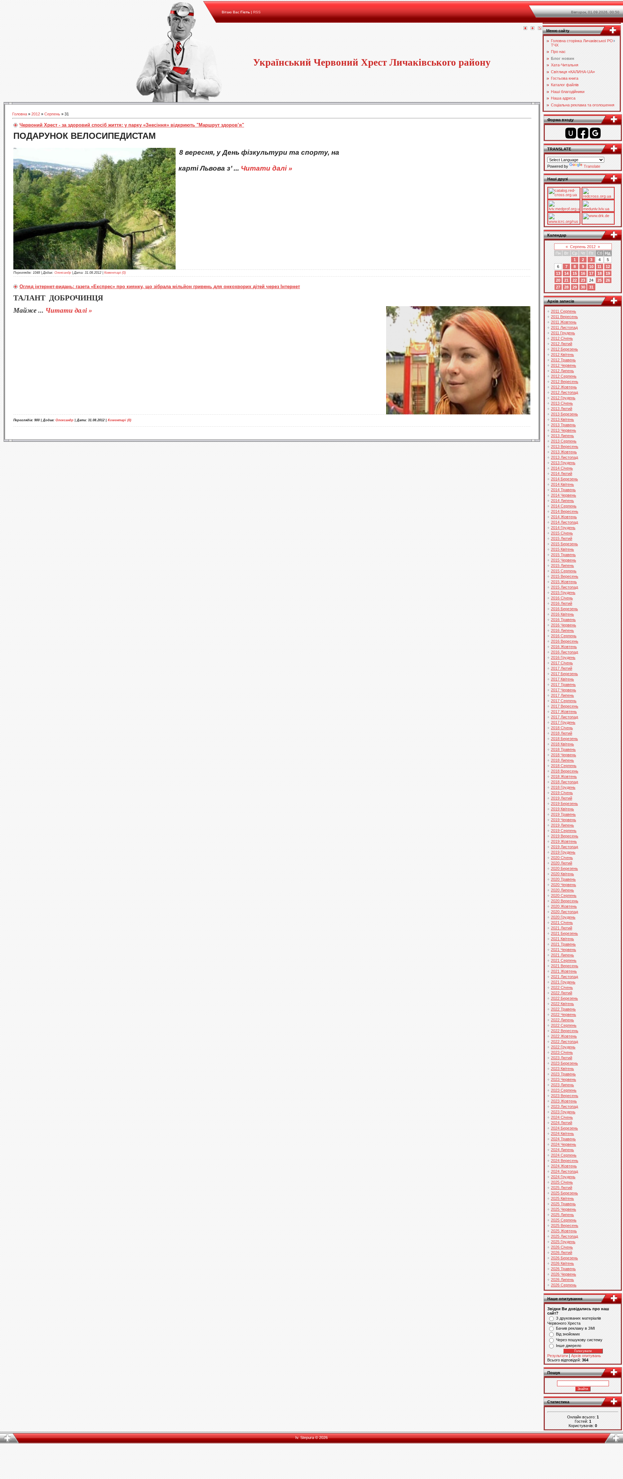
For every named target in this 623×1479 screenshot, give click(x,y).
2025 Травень (563, 1204)
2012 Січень (562, 338)
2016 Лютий (561, 603)
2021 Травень (563, 944)
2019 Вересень (564, 836)
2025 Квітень (562, 1198)
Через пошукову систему (579, 1340)
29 (575, 287)
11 (599, 266)
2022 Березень (564, 998)
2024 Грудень (563, 1177)
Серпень (52, 114)
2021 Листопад (564, 976)
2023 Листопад (564, 1106)
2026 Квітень (562, 1263)
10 (591, 266)
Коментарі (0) (115, 272)
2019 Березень (564, 803)
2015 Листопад (564, 587)
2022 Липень (562, 1020)
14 (566, 273)
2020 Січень (562, 857)
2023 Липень (562, 1085)
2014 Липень (562, 500)
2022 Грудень (563, 1047)
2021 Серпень (563, 960)
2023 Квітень (562, 1068)
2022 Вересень (564, 1031)
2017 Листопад (564, 717)
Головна (19, 114)
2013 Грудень (563, 463)
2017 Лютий (561, 668)
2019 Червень (563, 820)
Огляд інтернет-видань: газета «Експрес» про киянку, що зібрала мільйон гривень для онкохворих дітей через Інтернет (159, 286)
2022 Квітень (562, 1004)
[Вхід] (540, 28)
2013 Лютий (561, 408)
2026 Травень (563, 1269)
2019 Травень (563, 814)
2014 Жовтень (564, 517)
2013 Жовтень (564, 452)
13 (558, 273)
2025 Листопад (564, 1236)
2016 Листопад (564, 652)
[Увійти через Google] (595, 133)
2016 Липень (562, 630)
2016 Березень (564, 609)
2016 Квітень (562, 614)
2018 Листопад (564, 782)
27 (558, 287)
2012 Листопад (564, 392)
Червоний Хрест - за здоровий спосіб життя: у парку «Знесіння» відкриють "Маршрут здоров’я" (131, 125)
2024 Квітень (562, 1133)
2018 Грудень (563, 787)
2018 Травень (563, 749)
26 (608, 280)
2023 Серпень (563, 1090)
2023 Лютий (561, 1058)
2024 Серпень (563, 1155)
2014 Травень (563, 490)
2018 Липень (562, 760)
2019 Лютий (561, 798)
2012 (35, 114)
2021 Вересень (564, 966)
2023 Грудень (563, 1112)
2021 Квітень (562, 939)
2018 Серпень (563, 765)
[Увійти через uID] (570, 133)
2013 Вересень (564, 446)
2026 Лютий (561, 1252)
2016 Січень (562, 598)
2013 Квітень (562, 419)
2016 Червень (563, 625)
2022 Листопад (564, 1041)
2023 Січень (562, 1052)
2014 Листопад (564, 522)
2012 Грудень (563, 398)
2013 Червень (563, 430)
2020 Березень (564, 868)
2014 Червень (563, 495)
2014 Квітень (562, 484)
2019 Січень (562, 793)
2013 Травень (563, 425)
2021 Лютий (561, 928)
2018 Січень (562, 728)
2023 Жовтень (564, 1101)
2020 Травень (563, 879)
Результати (557, 1355)
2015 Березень (564, 544)
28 (566, 287)
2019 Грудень (563, 852)
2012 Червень (563, 365)
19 (608, 273)
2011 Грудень (563, 333)
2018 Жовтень (564, 776)
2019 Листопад (564, 847)
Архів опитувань (586, 1355)
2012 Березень (564, 349)
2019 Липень (562, 825)
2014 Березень (564, 479)
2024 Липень (562, 1150)
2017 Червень (563, 690)
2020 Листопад (564, 912)
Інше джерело (568, 1345)
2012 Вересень (564, 381)
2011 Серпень (563, 311)
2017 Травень (563, 684)
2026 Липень (562, 1279)
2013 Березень (564, 414)
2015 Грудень (563, 592)
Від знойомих (568, 1334)
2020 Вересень (564, 901)
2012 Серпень (563, 376)
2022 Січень (562, 987)
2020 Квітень (562, 874)
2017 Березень (564, 674)
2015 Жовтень (564, 582)
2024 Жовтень (564, 1166)
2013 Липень (562, 435)
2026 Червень (563, 1274)
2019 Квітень (562, 809)
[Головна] (525, 28)
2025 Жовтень (564, 1231)
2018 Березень (564, 738)
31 (591, 287)
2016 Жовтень (564, 646)
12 (608, 266)
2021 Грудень (563, 982)
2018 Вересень (564, 771)
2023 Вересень (564, 1095)
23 (583, 280)
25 (599, 280)
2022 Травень (563, 1009)
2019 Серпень (563, 830)
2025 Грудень (563, 1242)
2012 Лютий (561, 344)
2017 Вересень (564, 706)
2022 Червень (563, 1014)
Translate (592, 166)
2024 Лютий (561, 1123)
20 (558, 280)
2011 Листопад (564, 327)
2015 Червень (563, 560)
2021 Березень (564, 933)
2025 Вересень (564, 1225)
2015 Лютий (561, 538)
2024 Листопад (564, 1171)
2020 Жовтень (564, 906)
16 (583, 273)
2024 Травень (563, 1139)
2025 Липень (562, 1214)
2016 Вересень (564, 641)
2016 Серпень (563, 636)
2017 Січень (562, 663)
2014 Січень (562, 468)
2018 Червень (563, 755)
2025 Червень (563, 1209)
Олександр (62, 272)
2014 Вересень (564, 511)
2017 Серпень (563, 701)
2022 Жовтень (564, 1036)
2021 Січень (562, 922)
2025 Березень (564, 1193)
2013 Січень (562, 403)
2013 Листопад (564, 457)
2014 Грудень (563, 527)
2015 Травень (563, 555)
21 (566, 280)
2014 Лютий (561, 473)
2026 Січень (562, 1247)
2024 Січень (562, 1117)
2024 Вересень (564, 1160)
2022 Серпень (563, 1025)
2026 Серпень (563, 1285)
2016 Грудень (563, 657)
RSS (257, 12)
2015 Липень (562, 565)
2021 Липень (562, 955)
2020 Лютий (561, 863)
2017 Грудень (563, 722)
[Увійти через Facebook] (583, 133)
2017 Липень (562, 695)
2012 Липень (562, 371)
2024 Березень (564, 1128)
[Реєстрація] (532, 28)
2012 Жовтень (564, 387)
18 (599, 273)
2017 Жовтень (564, 711)
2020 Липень (562, 890)
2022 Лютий (561, 993)
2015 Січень (562, 533)
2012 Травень (563, 360)
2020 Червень (563, 884)
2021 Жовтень (564, 971)
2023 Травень (563, 1074)
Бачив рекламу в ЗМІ (575, 1328)
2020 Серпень (563, 895)
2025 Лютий (561, 1187)
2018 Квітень (562, 744)
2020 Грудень (563, 917)
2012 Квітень (562, 354)
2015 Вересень (564, 576)
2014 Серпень (563, 506)
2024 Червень (563, 1144)
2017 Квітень (562, 679)
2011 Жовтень (563, 322)
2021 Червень (563, 949)
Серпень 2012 (583, 247)
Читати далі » (266, 168)
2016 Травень (563, 619)
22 (575, 280)
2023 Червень (563, 1079)
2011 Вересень (564, 316)
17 (591, 273)
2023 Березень (564, 1063)
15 (575, 273)
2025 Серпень (563, 1220)
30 (583, 287)
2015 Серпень (563, 571)
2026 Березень (564, 1258)
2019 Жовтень (564, 841)
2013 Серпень (563, 441)
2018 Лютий (561, 733)
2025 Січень (562, 1182)
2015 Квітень (562, 549)
